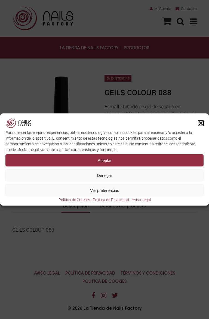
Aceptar (105, 160)
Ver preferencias (104, 190)
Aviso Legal (141, 199)
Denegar (104, 175)
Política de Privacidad (111, 199)
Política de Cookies (74, 199)
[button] (201, 123)
